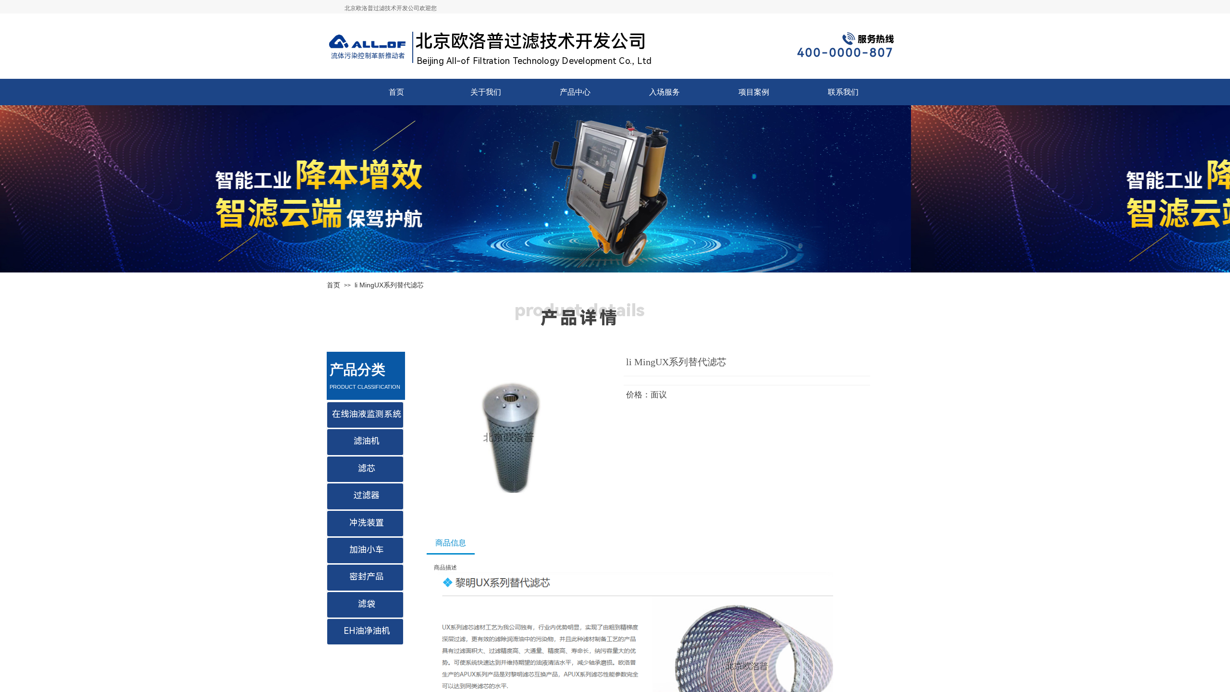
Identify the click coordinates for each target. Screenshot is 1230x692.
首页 (396, 92)
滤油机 (367, 441)
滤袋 (366, 604)
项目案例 (753, 92)
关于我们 (485, 92)
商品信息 (450, 543)
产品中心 (575, 92)
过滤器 (367, 495)
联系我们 (843, 92)
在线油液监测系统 (366, 414)
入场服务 (664, 92)
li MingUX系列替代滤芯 (389, 285)
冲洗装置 (366, 523)
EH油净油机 (367, 631)
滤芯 (366, 468)
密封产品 (366, 576)
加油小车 (366, 549)
